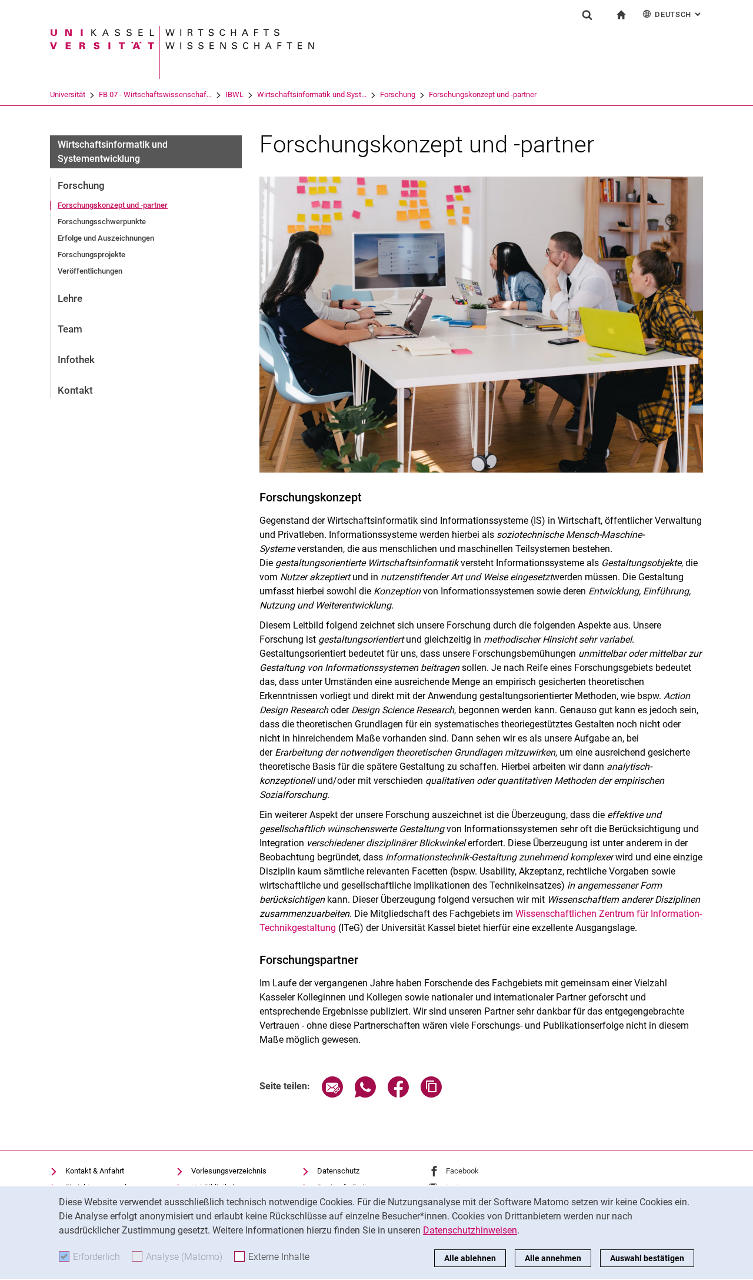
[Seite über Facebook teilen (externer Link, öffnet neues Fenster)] (398, 1094)
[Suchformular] (587, 15)
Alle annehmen (553, 1258)
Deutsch (679, 14)
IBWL (234, 94)
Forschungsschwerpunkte (102, 221)
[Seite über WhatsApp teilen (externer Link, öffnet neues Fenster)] (365, 1094)
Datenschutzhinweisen (470, 1230)
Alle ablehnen (470, 1258)
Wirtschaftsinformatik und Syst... (311, 94)
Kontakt (75, 390)
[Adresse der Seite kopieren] (431, 1094)
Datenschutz (338, 1170)
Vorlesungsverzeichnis (228, 1170)
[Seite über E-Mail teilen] (332, 1094)
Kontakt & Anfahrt (94, 1170)
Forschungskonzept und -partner (483, 94)
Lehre (70, 298)
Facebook (462, 1170)
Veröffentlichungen (90, 271)
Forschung (397, 94)
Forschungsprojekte (91, 254)
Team (70, 329)
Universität (67, 94)
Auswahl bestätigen (647, 1258)
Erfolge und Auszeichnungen (106, 238)
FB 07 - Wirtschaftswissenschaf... (155, 94)
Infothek (76, 359)
